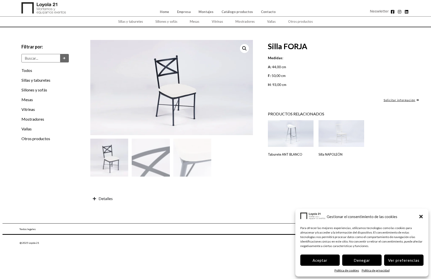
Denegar (362, 260)
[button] (421, 216)
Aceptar (320, 260)
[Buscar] (64, 58)
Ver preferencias (404, 260)
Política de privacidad (376, 270)
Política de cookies (346, 270)
